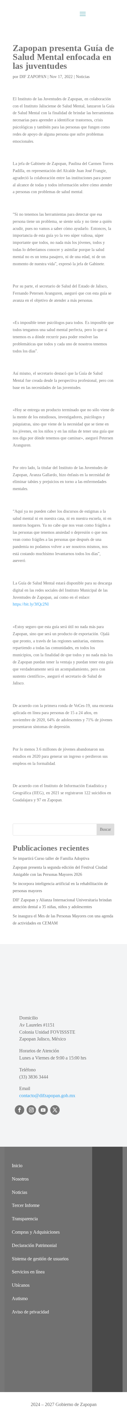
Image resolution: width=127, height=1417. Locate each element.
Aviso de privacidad (30, 1311)
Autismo (20, 1298)
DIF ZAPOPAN (32, 76)
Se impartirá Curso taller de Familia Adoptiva (51, 858)
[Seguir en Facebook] (19, 1110)
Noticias (82, 76)
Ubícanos (21, 1285)
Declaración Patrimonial (34, 1245)
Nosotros (20, 1178)
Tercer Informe (26, 1205)
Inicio (17, 1165)
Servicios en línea (28, 1271)
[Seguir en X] (55, 1110)
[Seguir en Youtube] (43, 1110)
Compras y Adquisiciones (36, 1232)
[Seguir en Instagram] (31, 1110)
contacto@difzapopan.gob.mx (47, 1095)
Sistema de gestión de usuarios (40, 1258)
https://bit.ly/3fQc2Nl (31, 604)
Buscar (105, 829)
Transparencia (25, 1218)
